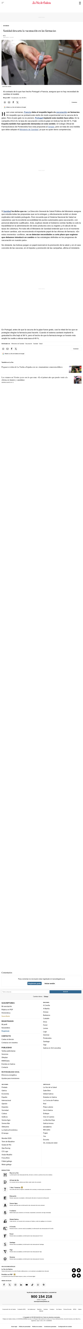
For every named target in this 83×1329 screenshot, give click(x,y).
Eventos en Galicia (8, 1064)
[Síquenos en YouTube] (26, 1284)
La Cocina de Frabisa (51, 1100)
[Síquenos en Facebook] (4, 1284)
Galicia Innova (48, 1123)
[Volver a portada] (41, 3)
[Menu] (3, 3)
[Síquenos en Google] (43, 1284)
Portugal (39, 118)
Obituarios (5, 1127)
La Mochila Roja (49, 1120)
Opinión (4, 1104)
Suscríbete (6, 1016)
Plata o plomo (48, 1107)
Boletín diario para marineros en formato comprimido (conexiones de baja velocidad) (30, 1211)
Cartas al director (8, 1039)
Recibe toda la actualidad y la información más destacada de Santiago (27, 1243)
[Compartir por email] (9, 102)
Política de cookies (37, 1326)
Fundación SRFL (22, 1309)
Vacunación (28, 343)
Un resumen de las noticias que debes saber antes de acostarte (25, 1181)
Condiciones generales (50, 1326)
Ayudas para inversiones (10, 1078)
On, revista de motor (50, 1143)
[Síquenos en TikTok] (32, 1284)
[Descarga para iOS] (74, 1270)
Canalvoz (52, 1309)
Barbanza (46, 1015)
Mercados (46, 1130)
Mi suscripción (7, 1006)
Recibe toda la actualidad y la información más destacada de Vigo (26, 1250)
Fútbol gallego (7, 1161)
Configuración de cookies (65, 1326)
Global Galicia (48, 1094)
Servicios (5, 1054)
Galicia (4, 1090)
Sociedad (5, 1110)
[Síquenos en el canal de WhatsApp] (38, 1284)
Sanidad (7, 211)
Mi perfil (4, 1024)
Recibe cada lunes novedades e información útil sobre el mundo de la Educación (29, 1197)
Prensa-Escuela (67, 1309)
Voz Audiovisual (31, 1309)
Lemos (45, 1028)
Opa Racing (6, 1148)
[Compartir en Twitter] (17, 102)
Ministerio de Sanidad (29, 129)
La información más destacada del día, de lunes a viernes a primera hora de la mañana (31, 1173)
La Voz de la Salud (50, 1087)
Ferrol (45, 1025)
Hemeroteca (6, 1013)
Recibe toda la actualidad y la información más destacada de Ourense (27, 1258)
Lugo (45, 1032)
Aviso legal (14, 1326)
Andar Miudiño (7, 1155)
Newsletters (6, 1028)
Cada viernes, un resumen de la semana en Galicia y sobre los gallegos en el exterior (31, 1220)
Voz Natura (59, 1309)
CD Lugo (5, 1151)
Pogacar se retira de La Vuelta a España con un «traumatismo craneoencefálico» (32, 367)
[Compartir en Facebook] (13, 102)
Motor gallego (6, 1164)
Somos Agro (6, 1120)
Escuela (46, 1139)
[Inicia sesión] (79, 3)
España (4, 1097)
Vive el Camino (48, 1117)
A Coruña (46, 1005)
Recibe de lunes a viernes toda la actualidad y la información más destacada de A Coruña (31, 1227)
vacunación (61, 112)
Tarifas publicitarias (8, 1051)
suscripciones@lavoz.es (41, 1301)
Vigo (44, 1045)
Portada (4, 1087)
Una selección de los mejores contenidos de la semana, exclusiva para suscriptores (30, 1188)
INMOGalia (6, 1061)
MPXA (74, 1309)
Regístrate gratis (34, 983)
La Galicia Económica (9, 1130)
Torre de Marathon (8, 1141)
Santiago (46, 1041)
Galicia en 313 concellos (52, 1048)
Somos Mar (6, 1123)
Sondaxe (46, 1309)
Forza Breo (6, 1158)
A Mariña (46, 1009)
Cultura (4, 1113)
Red (44, 1104)
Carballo (46, 1018)
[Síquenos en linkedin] (21, 1284)
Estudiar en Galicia (50, 1097)
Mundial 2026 (6, 1138)
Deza (45, 1022)
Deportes (5, 1107)
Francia (27, 112)
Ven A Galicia (48, 1110)
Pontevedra (47, 1038)
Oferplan (5, 1057)
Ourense (46, 1035)
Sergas (51, 127)
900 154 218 (41, 1296)
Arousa (45, 1012)
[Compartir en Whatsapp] (5, 102)
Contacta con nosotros (10, 1042)
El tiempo (5, 1133)
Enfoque (46, 1113)
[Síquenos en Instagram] (15, 1284)
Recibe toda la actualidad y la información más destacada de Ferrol (26, 1234)
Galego (46, 996)
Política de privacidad (24, 1326)
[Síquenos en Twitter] (9, 1284)
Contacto (5, 1067)
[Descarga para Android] (79, 1270)
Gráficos (5, 1117)
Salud (40, 343)
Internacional (6, 1100)
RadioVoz (39, 1309)
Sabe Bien (47, 1090)
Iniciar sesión (50, 983)
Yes (44, 1136)
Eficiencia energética (9, 1075)
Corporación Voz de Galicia (9, 1309)
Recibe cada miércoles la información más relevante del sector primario (27, 1204)
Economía (5, 1094)
